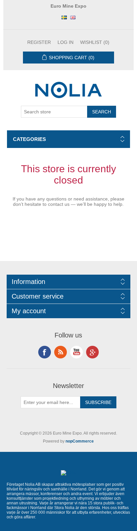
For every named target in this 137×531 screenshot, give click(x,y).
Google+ (92, 352)
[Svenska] (64, 17)
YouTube (76, 352)
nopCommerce (80, 441)
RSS (60, 352)
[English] (73, 17)
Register (39, 42)
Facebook (44, 352)
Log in (65, 42)
